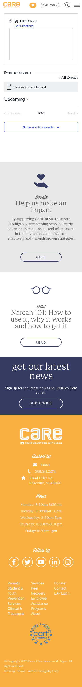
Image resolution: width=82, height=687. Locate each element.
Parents (14, 583)
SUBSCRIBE (40, 403)
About (35, 613)
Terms (21, 671)
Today (41, 112)
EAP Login (49, 5)
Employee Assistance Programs (39, 603)
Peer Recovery (38, 590)
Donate (59, 583)
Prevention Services (16, 600)
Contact (60, 588)
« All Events (68, 77)
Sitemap (9, 671)
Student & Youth (15, 590)
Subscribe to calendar (38, 127)
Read (41, 342)
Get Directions (24, 26)
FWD (55, 671)
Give (41, 257)
